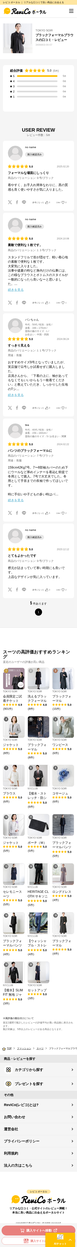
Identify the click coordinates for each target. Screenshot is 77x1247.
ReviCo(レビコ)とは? (21, 1105)
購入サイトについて (43, 1240)
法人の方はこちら (18, 1165)
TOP (9, 1048)
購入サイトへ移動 (39, 1230)
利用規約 (11, 1153)
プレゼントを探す (29, 1084)
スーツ (40, 1048)
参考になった (41, 202)
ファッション (24, 1048)
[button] (60, 1240)
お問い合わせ (14, 1117)
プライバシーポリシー (21, 1141)
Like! (61, 202)
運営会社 (11, 1129)
